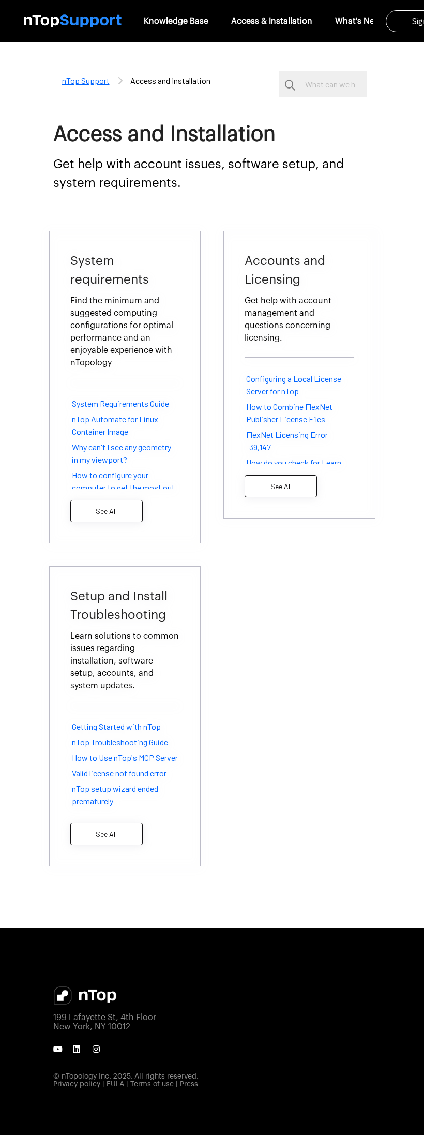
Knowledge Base (176, 21)
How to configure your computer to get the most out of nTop (123, 487)
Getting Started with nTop (116, 726)
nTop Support (86, 80)
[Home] (72, 20)
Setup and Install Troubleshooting (119, 606)
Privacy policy (76, 1084)
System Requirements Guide (120, 403)
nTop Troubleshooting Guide (120, 742)
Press (189, 1084)
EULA (115, 1084)
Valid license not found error (119, 773)
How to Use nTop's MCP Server (125, 757)
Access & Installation (271, 21)
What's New (358, 21)
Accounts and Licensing (285, 270)
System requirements (109, 270)
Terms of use (152, 1084)
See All (106, 511)
